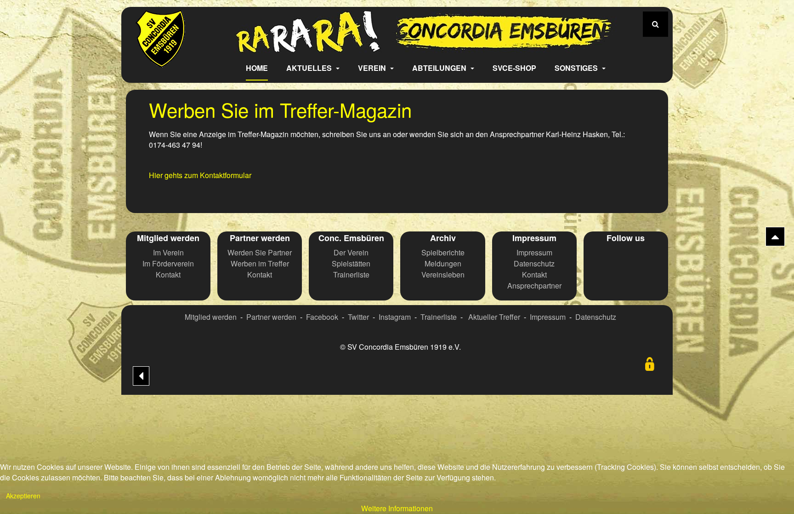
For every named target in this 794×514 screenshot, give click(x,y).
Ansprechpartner (534, 285)
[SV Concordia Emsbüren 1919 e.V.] (160, 61)
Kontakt (168, 274)
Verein (373, 68)
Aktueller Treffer (494, 317)
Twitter (358, 317)
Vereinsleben (443, 274)
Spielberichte (443, 252)
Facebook (322, 317)
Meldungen (443, 263)
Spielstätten (351, 263)
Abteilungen (440, 68)
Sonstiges (577, 68)
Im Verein (168, 252)
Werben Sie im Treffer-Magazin (280, 109)
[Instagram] (647, 257)
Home (257, 68)
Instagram (395, 317)
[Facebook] (603, 257)
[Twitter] (625, 257)
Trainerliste (351, 274)
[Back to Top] (775, 236)
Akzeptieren (23, 495)
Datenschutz (534, 263)
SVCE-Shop (514, 68)
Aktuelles (310, 68)
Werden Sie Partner (259, 252)
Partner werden (271, 317)
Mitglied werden (211, 317)
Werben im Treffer (260, 263)
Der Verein (351, 252)
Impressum (534, 252)
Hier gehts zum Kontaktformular (200, 175)
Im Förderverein (168, 263)
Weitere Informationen (397, 508)
